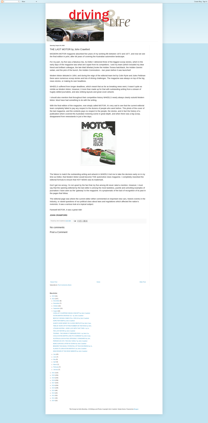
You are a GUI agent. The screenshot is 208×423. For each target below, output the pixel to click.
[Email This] (78, 221)
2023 (53, 296)
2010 (53, 400)
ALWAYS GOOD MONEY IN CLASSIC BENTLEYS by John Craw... (72, 323)
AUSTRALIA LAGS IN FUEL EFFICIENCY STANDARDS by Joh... (72, 338)
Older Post (143, 282)
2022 (53, 298)
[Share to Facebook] (84, 221)
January (55, 369)
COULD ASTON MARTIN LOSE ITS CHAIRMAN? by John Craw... (72, 336)
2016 (53, 385)
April (54, 362)
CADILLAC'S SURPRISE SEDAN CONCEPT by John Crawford (71, 313)
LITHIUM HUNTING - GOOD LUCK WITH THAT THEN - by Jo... (71, 328)
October (55, 306)
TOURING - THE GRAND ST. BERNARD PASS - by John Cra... (71, 333)
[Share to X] (82, 221)
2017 (53, 383)
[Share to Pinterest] (86, 221)
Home (98, 282)
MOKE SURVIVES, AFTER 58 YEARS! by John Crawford (69, 343)
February (56, 367)
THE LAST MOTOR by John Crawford (64, 331)
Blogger (136, 409)
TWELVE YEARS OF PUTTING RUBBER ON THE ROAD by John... (72, 326)
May (54, 359)
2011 (53, 398)
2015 (53, 388)
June (55, 357)
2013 (53, 393)
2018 (53, 380)
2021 (53, 373)
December (56, 301)
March (55, 364)
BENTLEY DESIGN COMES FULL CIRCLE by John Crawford (71, 318)
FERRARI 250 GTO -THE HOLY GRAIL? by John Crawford (70, 341)
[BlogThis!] (80, 221)
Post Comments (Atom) (64, 285)
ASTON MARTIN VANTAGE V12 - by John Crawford (68, 315)
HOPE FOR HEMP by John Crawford (64, 321)
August (55, 311)
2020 (53, 375)
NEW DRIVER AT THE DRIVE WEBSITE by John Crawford (70, 351)
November (56, 303)
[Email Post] (74, 220)
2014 (53, 390)
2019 (53, 378)
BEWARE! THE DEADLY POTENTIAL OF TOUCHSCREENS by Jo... (73, 346)
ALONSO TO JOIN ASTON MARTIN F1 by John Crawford (69, 348)
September (56, 308)
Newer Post (53, 282)
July (54, 354)
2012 (53, 395)
